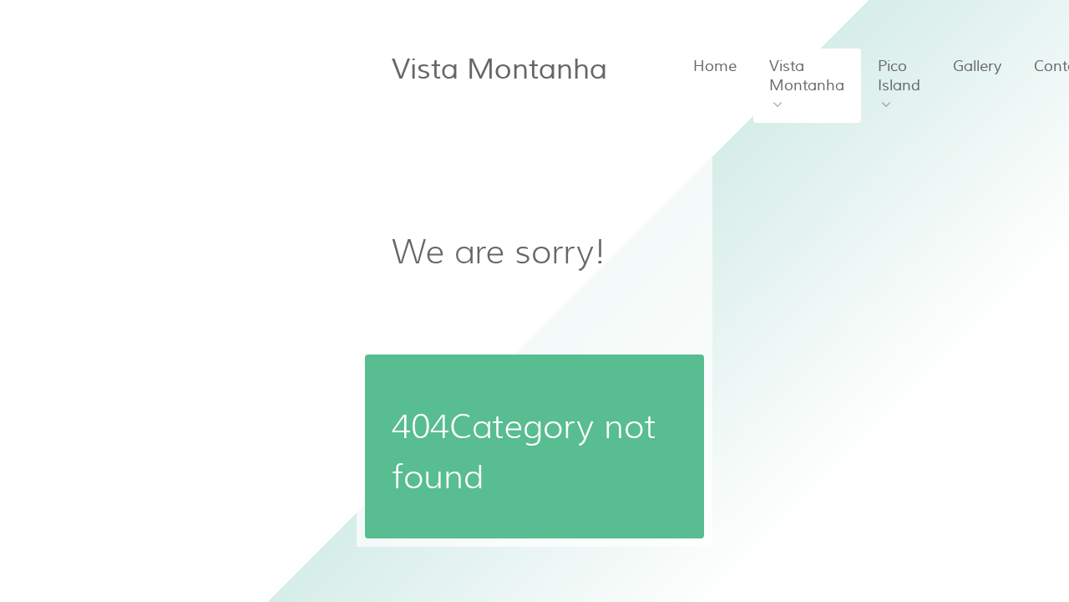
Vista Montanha (499, 69)
